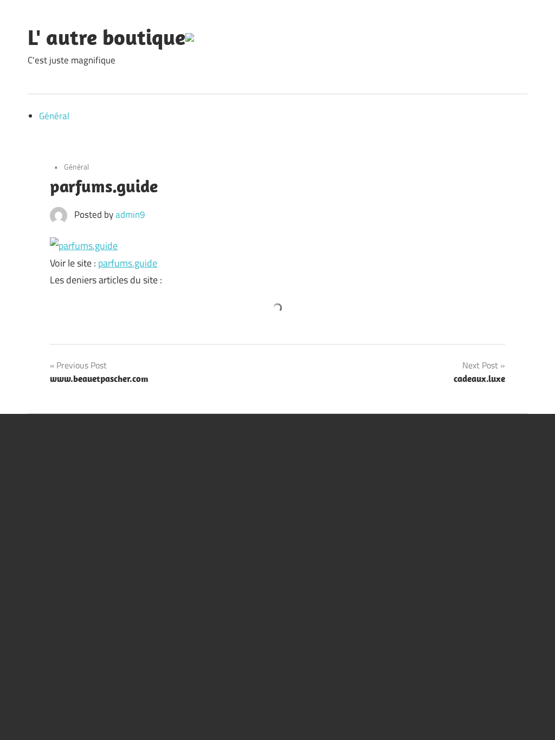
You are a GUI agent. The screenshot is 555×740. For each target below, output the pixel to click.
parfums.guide (127, 263)
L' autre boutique (106, 36)
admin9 (130, 214)
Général (54, 116)
